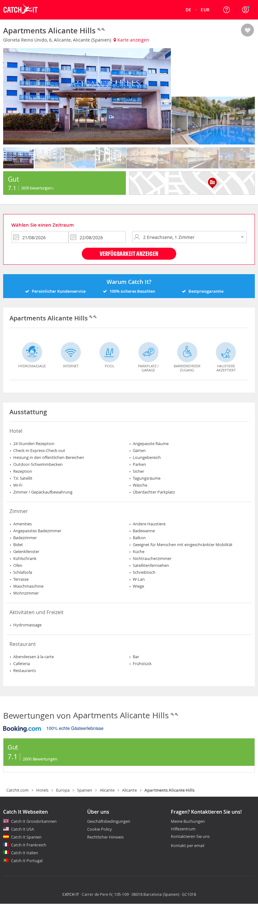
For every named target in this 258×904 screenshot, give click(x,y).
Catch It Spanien (26, 837)
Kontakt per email (187, 845)
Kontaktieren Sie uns (190, 836)
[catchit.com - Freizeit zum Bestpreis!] (20, 17)
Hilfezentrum (183, 829)
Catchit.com (17, 790)
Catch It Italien (24, 853)
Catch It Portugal (26, 860)
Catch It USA (22, 829)
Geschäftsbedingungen (108, 821)
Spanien (84, 790)
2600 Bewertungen (37, 187)
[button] (245, 10)
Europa (63, 790)
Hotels (42, 790)
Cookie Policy (99, 829)
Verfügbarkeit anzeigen (129, 253)
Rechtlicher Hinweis (105, 837)
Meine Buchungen (188, 821)
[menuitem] (188, 10)
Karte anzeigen (132, 40)
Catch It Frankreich (28, 845)
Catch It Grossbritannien (34, 821)
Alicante (107, 790)
